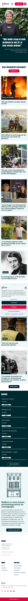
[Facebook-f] (2, 591)
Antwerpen (6, 457)
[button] (25, 288)
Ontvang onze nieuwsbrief (7, 552)
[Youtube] (14, 591)
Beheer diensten (13, 299)
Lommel (6, 447)
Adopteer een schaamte (8, 399)
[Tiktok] (8, 591)
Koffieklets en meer (6, 409)
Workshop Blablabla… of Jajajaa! (9, 452)
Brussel (6, 436)
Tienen (6, 426)
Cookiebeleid (7, 314)
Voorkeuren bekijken (14, 311)
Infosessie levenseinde (7, 441)
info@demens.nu (5, 547)
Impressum (21, 314)
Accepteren (14, 302)
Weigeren (14, 307)
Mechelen (6, 404)
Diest (6, 415)
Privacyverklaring (14, 314)
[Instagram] (5, 591)
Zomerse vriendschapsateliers (9, 430)
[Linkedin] (11, 591)
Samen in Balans (6, 420)
